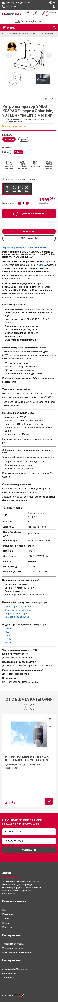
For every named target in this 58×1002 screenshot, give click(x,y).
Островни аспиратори (16, 613)
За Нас (5, 918)
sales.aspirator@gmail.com (18, 2)
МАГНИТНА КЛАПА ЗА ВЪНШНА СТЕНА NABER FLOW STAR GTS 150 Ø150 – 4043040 (27, 758)
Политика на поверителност (16, 952)
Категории (7, 914)
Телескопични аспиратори (18, 610)
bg (54, 2)
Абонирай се (29, 849)
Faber (7, 636)
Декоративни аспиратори (17, 617)
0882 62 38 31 (12, 6)
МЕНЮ (11, 27)
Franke (8, 639)
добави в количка (34, 213)
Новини (6, 923)
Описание (29, 231)
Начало (5, 910)
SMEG (8, 642)
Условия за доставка (13, 944)
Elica (7, 632)
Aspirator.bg (8, 977)
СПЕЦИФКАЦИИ (29, 238)
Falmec (8, 629)
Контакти (7, 927)
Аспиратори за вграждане (18, 606)
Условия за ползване (12, 948)
